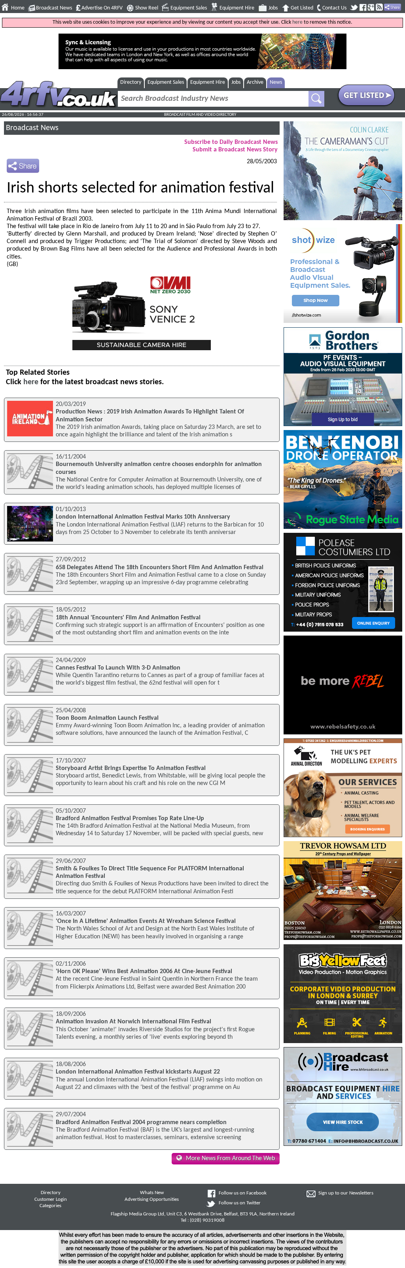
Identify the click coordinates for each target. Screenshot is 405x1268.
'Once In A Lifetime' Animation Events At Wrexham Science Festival (146, 921)
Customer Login (50, 1199)
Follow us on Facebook (243, 1193)
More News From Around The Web (230, 1158)
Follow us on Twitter (240, 1203)
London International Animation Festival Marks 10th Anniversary (143, 517)
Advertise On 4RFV (102, 8)
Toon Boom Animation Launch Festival (107, 718)
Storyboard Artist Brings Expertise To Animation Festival (131, 768)
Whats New (152, 1193)
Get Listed (302, 8)
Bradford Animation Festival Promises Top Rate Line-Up (130, 818)
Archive (255, 82)
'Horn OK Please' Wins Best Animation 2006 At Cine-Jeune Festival (144, 971)
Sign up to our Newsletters (345, 1193)
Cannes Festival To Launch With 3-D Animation (118, 668)
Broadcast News (54, 8)
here (297, 22)
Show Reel (146, 8)
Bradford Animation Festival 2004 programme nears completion (141, 1122)
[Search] (316, 99)
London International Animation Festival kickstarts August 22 (138, 1072)
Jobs (273, 8)
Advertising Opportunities (152, 1199)
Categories (50, 1206)
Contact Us (334, 8)
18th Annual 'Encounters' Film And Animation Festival (128, 618)
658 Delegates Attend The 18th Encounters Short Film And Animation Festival (159, 567)
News (276, 82)
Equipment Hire (237, 8)
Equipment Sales (188, 8)
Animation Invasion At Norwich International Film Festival (133, 1022)
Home (18, 8)
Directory (130, 82)
